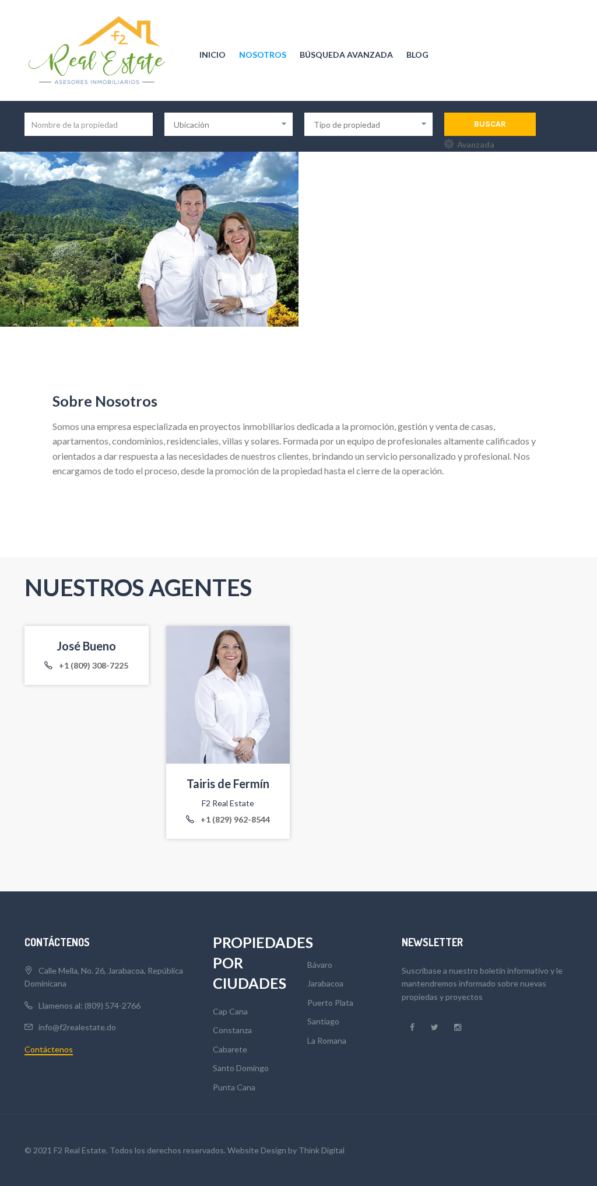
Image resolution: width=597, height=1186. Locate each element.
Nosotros (262, 55)
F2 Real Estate (228, 803)
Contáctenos (48, 1049)
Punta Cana (234, 1087)
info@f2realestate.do (77, 1027)
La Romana (326, 1040)
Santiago (323, 1021)
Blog (417, 55)
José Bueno (86, 646)
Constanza (232, 1030)
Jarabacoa (325, 983)
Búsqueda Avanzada (346, 55)
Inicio (212, 55)
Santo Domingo (241, 1068)
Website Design (256, 1150)
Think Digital (321, 1150)
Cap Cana (230, 1011)
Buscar (490, 124)
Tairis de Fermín (228, 783)
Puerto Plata (330, 1002)
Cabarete (230, 1049)
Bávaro (319, 965)
